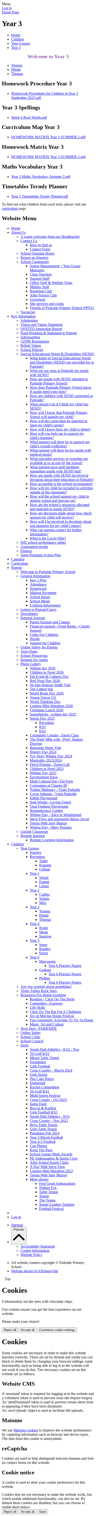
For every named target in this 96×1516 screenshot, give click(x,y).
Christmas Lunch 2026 (46, 710)
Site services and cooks (47, 304)
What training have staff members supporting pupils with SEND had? (56, 469)
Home (15, 35)
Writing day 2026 (42, 668)
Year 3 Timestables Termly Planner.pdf (39, 196)
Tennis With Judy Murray (48, 823)
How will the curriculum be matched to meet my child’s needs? (58, 423)
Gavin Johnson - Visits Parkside (53, 794)
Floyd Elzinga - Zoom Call (49, 764)
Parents (16, 568)
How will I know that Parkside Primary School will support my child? (59, 415)
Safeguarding (30, 337)
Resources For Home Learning (43, 995)
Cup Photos (38, 1146)
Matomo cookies (26, 1430)
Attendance (38, 584)
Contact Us (29, 241)
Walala (44, 899)
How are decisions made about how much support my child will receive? (61, 515)
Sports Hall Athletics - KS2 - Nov (54, 1049)
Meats (43, 932)
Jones (43, 945)
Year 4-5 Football (42, 1142)
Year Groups (20, 43)
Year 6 (34, 957)
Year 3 (16, 48)
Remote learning (33, 836)
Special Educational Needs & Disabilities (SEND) (57, 354)
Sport (24, 1045)
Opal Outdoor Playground (49, 806)
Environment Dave (44, 777)
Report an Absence (34, 258)
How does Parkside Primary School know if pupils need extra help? (61, 389)
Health (35, 639)
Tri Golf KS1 (39, 1091)
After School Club (43, 295)
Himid (16, 69)
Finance (26, 551)
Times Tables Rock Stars (39, 991)
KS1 (42, 727)
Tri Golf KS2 (39, 1054)
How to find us (41, 245)
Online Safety (31, 1033)
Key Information (23, 316)
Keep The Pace (41, 1150)
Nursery (36, 852)
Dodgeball (37, 1083)
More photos (39, 1179)
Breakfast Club (41, 291)
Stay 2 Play (38, 580)
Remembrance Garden (46, 811)
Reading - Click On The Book (52, 999)
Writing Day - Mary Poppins (51, 827)
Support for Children (45, 643)
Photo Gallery (31, 664)
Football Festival (51, 1209)
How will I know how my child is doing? (60, 429)
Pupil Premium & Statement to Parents (49, 333)
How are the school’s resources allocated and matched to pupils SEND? (59, 507)
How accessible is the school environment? (61, 484)
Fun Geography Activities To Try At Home (61, 1020)
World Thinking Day (45, 702)
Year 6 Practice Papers (64, 966)
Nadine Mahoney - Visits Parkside (55, 790)
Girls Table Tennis (43, 1129)
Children (17, 39)
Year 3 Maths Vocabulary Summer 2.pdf (40, 177)
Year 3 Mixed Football (46, 1137)
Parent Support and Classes (50, 622)
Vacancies (28, 312)
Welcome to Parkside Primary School (48, 572)
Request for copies (34, 660)
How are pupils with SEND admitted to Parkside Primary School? (59, 381)
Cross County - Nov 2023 (49, 1121)
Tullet (43, 861)
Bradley (45, 949)
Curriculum (19, 563)
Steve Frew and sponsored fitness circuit (59, 819)
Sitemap (17, 1225)
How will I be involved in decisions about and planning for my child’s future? (60, 524)
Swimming (38, 1062)
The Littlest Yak (41, 689)
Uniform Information (45, 605)
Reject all (10, 1330)
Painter (44, 882)
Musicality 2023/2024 (46, 760)
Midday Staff (39, 287)
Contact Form (40, 249)
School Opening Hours (38, 253)
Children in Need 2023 (47, 769)
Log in (7, 8)
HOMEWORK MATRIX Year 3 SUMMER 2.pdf (48, 137)
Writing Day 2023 (43, 773)
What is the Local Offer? (48, 538)
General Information (35, 576)
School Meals (40, 601)
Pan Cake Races (42, 1079)
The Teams (47, 1200)
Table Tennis (48, 1192)
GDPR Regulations (35, 341)
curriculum (10, 208)
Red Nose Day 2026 (45, 681)
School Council (32, 1041)
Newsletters (29, 614)
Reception (46, 723)
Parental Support (33, 618)
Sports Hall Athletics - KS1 (50, 1116)
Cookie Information (35, 1251)
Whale (44, 878)
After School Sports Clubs (49, 1163)
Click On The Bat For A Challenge (55, 1012)
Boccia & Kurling (43, 1108)
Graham (45, 970)
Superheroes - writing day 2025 (53, 714)
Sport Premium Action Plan (41, 555)
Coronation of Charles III (48, 785)
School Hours (40, 597)
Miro (42, 903)
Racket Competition (44, 1087)
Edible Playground (43, 798)
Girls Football (40, 1066)
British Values (31, 346)
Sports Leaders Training (56, 1204)
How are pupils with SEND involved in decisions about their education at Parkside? (62, 477)
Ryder (43, 928)
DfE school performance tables (43, 542)
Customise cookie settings (57, 1330)
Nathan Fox (48, 1188)
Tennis (44, 1196)
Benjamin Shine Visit (45, 748)
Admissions (29, 320)
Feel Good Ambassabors (57, 1183)
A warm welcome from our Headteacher (50, 237)
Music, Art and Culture (47, 1024)
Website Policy (31, 1255)
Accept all (27, 1330)
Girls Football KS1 (44, 1112)
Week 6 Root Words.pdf (29, 117)
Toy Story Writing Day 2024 (51, 756)
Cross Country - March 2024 (51, 1070)
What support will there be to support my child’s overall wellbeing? (60, 444)
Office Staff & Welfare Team (51, 283)
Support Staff (39, 278)
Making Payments (43, 593)
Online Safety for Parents (39, 647)
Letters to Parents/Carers (38, 609)
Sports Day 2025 (42, 718)
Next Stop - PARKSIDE (39, 1028)
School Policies (32, 350)
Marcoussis (47, 961)
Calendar (17, 559)
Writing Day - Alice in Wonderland (55, 815)
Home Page (10, 12)
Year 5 (34, 940)
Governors (37, 299)
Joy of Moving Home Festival (52, 1016)
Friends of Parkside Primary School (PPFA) (62, 308)
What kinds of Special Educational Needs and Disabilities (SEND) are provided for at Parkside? (62, 362)
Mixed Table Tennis (44, 1058)
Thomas (17, 74)
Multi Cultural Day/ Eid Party (51, 781)
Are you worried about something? (46, 987)
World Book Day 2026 (47, 693)
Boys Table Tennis (43, 1125)
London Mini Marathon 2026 (51, 706)
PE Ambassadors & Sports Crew (54, 1158)
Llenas (44, 886)
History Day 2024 (43, 752)
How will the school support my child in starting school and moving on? (59, 498)
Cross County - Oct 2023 (48, 1100)
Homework (38, 589)
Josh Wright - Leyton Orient (50, 802)
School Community (35, 262)
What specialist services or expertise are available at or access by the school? (59, 461)
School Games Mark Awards (51, 1154)
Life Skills (37, 1008)
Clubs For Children (44, 635)
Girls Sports (38, 1075)
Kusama (45, 865)
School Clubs (30, 1037)
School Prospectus (34, 656)
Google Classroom (34, 832)
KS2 (42, 731)
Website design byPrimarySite (34, 1271)
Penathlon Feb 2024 (44, 1133)
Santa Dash (38, 1104)
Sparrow (45, 936)
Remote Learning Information (52, 840)
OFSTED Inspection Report (41, 329)
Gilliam (44, 869)
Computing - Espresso (46, 1003)
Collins (44, 894)
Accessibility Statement (38, 1246)
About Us (18, 232)
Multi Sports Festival (45, 1095)
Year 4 (34, 924)
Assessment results (34, 547)
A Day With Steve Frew (47, 1167)
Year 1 (34, 873)
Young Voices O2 (43, 697)
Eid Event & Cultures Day (49, 677)
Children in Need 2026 (47, 672)
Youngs (16, 65)
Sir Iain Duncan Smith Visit (50, 685)
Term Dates (29, 651)
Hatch (43, 953)
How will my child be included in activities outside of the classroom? (61, 490)
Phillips (44, 978)
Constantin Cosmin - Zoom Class (54, 735)
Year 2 (34, 890)
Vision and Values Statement (41, 325)
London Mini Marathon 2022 (51, 1171)
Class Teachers (41, 274)
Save (42, 1511)
